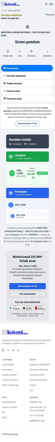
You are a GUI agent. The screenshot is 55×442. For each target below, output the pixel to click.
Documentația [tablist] (12, 68)
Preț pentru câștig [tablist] (13, 98)
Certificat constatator (38, 380)
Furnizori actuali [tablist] (13, 91)
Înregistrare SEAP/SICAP (40, 364)
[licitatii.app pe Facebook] (3, 350)
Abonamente (7, 369)
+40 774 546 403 (36, 415)
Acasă (4, 11)
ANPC (4, 417)
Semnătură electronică (39, 369)
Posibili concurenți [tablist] (14, 83)
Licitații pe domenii (10, 380)
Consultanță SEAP (37, 375)
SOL (3, 412)
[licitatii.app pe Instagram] (8, 350)
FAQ (31, 390)
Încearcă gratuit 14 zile (27, 123)
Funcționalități (8, 364)
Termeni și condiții (9, 407)
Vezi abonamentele (28, 294)
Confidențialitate (9, 402)
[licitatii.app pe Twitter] (18, 350)
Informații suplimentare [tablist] (16, 76)
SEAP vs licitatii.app (10, 385)
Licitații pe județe (9, 375)
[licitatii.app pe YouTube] (13, 350)
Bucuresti (50, 15)
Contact (33, 385)
